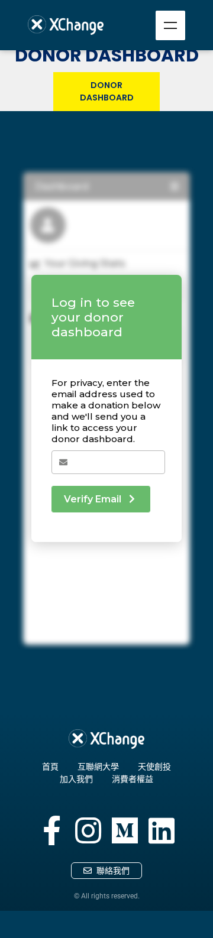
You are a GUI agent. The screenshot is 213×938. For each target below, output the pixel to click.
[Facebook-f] (51, 830)
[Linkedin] (161, 830)
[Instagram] (88, 830)
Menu (170, 25)
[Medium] (125, 830)
